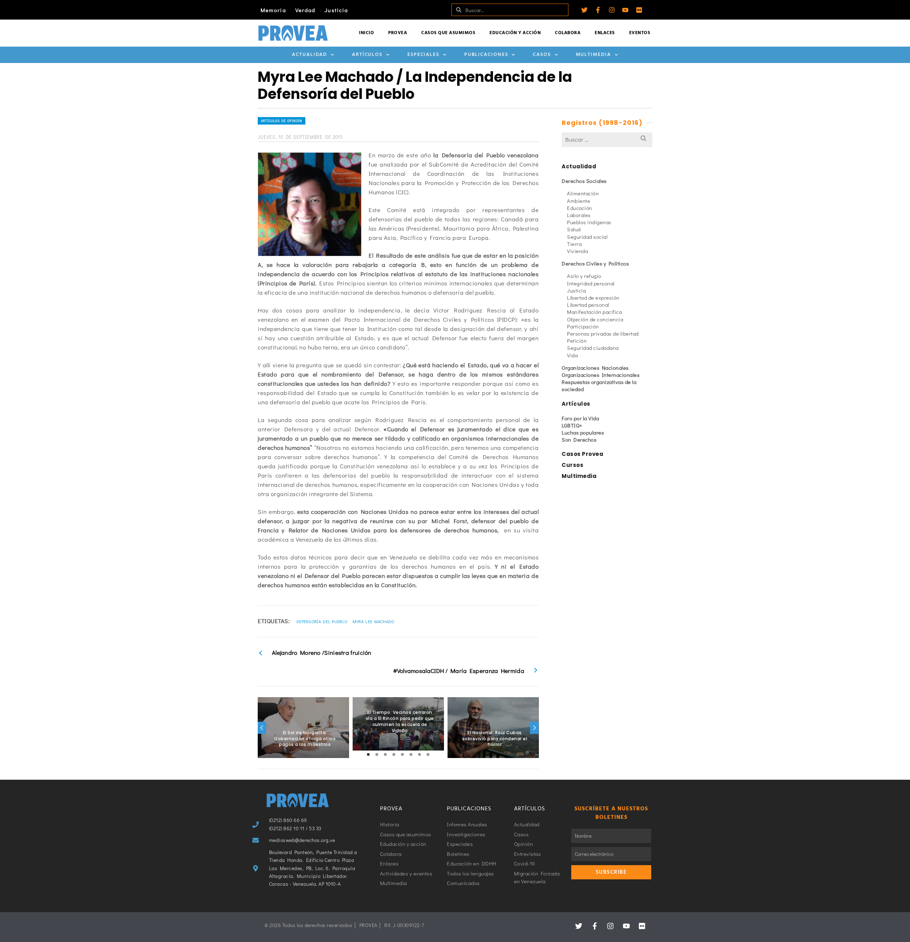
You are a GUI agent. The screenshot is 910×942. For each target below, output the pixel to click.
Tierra (574, 243)
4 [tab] (393, 754)
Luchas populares (583, 432)
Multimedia (593, 55)
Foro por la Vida (580, 418)
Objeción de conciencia (595, 319)
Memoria (273, 10)
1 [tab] (368, 754)
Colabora (567, 33)
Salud (574, 229)
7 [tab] (419, 754)
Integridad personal (591, 283)
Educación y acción (515, 33)
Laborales (579, 215)
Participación (583, 326)
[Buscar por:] (607, 139)
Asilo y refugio (584, 275)
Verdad (305, 10)
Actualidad (309, 55)
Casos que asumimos (448, 33)
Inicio (366, 33)
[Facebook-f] (598, 10)
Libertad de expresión (593, 297)
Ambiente (578, 200)
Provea (397, 33)
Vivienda (577, 250)
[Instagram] (612, 10)
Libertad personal (588, 304)
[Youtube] (625, 10)
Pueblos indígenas (589, 222)
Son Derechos (579, 439)
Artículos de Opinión (281, 121)
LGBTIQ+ (572, 425)
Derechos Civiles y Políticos (595, 263)
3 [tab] (385, 754)
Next (534, 728)
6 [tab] (410, 754)
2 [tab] (376, 754)
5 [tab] (402, 754)
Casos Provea (582, 454)
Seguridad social (587, 236)
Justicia (336, 10)
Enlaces (605, 33)
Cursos (572, 465)
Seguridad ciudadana (593, 347)
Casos (542, 55)
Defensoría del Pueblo (321, 621)
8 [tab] (428, 754)
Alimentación (583, 193)
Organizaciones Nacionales (595, 367)
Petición (577, 340)
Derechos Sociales (584, 180)
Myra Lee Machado (374, 621)
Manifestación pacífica (594, 311)
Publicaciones (486, 55)
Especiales (423, 55)
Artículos (367, 55)
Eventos (640, 33)
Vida (572, 355)
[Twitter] (584, 10)
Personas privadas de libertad (603, 333)
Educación (579, 207)
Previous (262, 728)
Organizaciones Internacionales (600, 374)
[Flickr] (639, 10)
